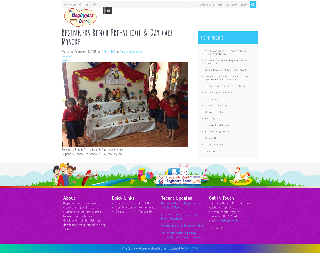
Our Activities (124, 207)
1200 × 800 (108, 51)
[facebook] (80, 4)
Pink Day (210, 151)
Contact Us (145, 211)
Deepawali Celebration (217, 125)
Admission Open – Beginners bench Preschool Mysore (226, 52)
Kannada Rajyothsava (217, 131)
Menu (107, 10)
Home (119, 203)
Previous (67, 56)
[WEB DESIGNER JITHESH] (196, 248)
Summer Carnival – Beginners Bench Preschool (226, 62)
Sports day (211, 99)
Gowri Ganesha (214, 112)
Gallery (120, 211)
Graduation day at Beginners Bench (226, 70)
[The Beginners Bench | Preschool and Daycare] (82, 26)
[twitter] (87, 4)
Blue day (210, 118)
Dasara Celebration (132, 51)
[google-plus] (95, 4)
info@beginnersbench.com (233, 220)
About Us (144, 203)
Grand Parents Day (216, 105)
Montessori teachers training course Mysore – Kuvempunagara (226, 78)
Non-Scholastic (148, 207)
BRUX (189, 248)
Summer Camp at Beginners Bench (225, 86)
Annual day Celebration (218, 92)
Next (64, 60)
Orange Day (211, 138)
